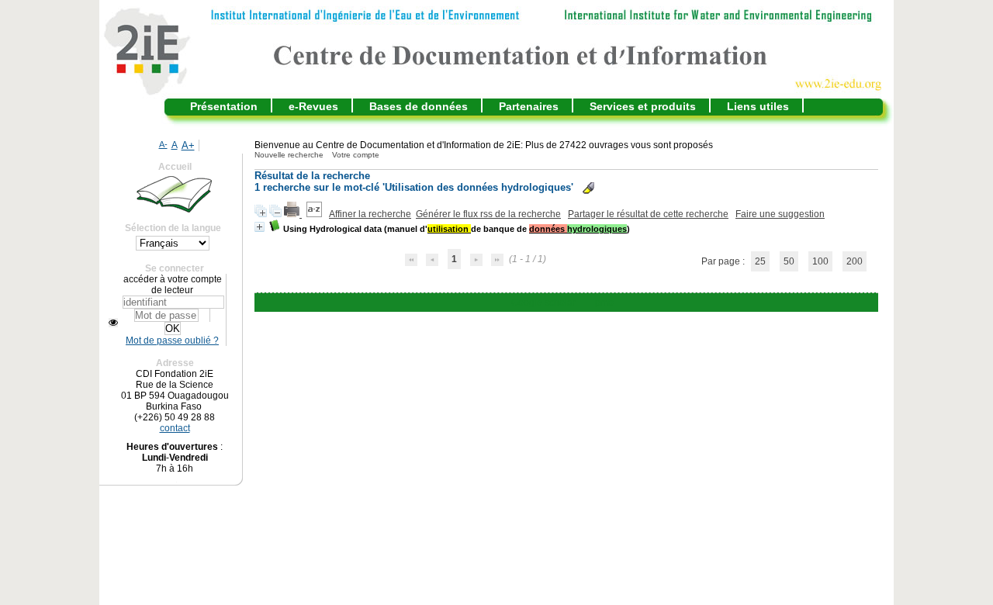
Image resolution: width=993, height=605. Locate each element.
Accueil (175, 166)
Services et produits (643, 106)
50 (789, 261)
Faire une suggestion (780, 214)
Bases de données (418, 106)
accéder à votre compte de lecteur (172, 285)
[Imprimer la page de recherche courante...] (293, 214)
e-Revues (313, 106)
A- (163, 144)
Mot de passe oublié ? (172, 340)
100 (820, 261)
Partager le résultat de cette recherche (648, 214)
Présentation (224, 106)
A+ (188, 145)
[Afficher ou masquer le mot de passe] (113, 322)
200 (854, 261)
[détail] (259, 227)
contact (175, 428)
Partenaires (529, 106)
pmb (604, 302)
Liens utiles (758, 106)
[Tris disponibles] (315, 214)
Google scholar (543, 302)
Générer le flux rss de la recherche (488, 214)
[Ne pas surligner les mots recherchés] (588, 188)
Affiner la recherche (370, 214)
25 (760, 261)
